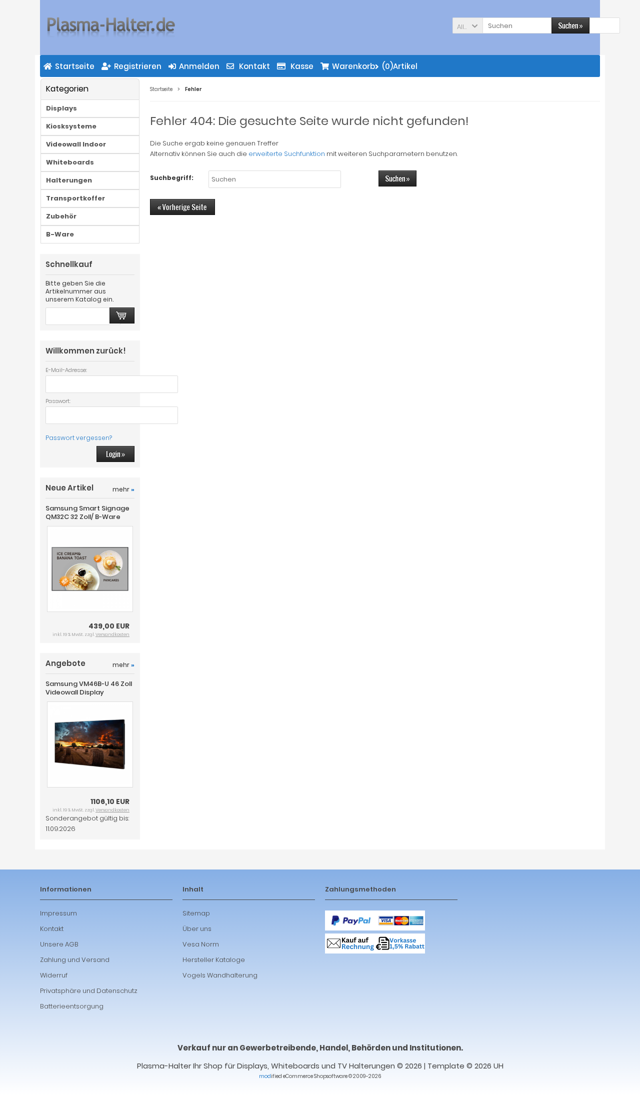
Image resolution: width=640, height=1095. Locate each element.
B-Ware (60, 234)
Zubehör (61, 216)
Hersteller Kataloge (213, 959)
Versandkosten (113, 635)
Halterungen (69, 180)
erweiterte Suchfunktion (286, 153)
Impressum (58, 913)
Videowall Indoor (76, 144)
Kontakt (52, 929)
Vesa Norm (200, 944)
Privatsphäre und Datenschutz (89, 991)
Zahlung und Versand (75, 959)
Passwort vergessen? (79, 438)
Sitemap (196, 913)
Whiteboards (70, 162)
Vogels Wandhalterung (220, 975)
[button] (467, 26)
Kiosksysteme (71, 126)
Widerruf (54, 975)
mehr (123, 489)
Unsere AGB (59, 944)
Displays (61, 108)
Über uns (197, 929)
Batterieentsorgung (72, 1006)
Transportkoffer (75, 198)
